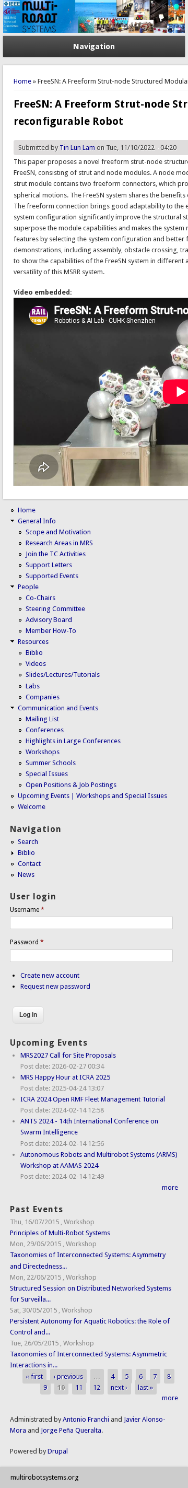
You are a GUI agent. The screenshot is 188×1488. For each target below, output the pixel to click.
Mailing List (42, 719)
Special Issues (47, 774)
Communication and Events (58, 708)
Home (22, 81)
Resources (33, 642)
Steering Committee (55, 609)
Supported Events (52, 576)
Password (27, 942)
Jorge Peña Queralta (71, 1430)
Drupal (58, 1451)
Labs (33, 686)
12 (96, 1387)
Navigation (94, 46)
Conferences (45, 730)
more (170, 1187)
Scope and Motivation (58, 532)
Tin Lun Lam (77, 147)
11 (79, 1387)
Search (28, 842)
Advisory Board (49, 620)
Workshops (43, 752)
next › (119, 1387)
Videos (36, 663)
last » (145, 1387)
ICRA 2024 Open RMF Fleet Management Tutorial (92, 1099)
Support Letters (49, 565)
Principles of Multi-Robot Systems (60, 1233)
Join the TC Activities (56, 554)
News (26, 874)
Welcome (31, 807)
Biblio (34, 653)
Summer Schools (51, 763)
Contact (29, 864)
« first (34, 1376)
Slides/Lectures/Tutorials (63, 674)
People (28, 587)
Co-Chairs (40, 598)
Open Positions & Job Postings (71, 785)
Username (27, 909)
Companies (43, 697)
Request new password (55, 986)
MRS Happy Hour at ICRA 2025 (65, 1077)
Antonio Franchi (86, 1419)
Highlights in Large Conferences (73, 741)
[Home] (93, 30)
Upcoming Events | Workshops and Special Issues (92, 796)
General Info (37, 521)
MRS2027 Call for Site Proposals (68, 1055)
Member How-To (51, 631)
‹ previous (68, 1376)
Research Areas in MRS (59, 543)
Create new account (49, 975)
